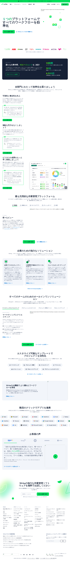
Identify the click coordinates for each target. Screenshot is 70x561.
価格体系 (30, 4)
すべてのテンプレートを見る (34, 374)
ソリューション (17, 4)
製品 (10, 4)
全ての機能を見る (41, 242)
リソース (24, 4)
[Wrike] (4, 4)
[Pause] (66, 187)
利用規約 (37, 558)
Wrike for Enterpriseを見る (34, 288)
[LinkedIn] (27, 554)
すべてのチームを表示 (41, 344)
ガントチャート (16, 227)
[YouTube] (30, 554)
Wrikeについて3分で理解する (25, 31)
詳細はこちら (6, 337)
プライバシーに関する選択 (50, 558)
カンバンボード (7, 228)
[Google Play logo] (15, 555)
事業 (34, 4)
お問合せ (48, 4)
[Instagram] (33, 554)
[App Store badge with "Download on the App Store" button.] (6, 555)
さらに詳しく (49, 1)
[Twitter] (21, 554)
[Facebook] (24, 554)
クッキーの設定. (42, 558)
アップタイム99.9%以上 (59, 555)
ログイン (58, 4)
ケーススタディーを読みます (11, 466)
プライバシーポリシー (31, 558)
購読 (63, 541)
